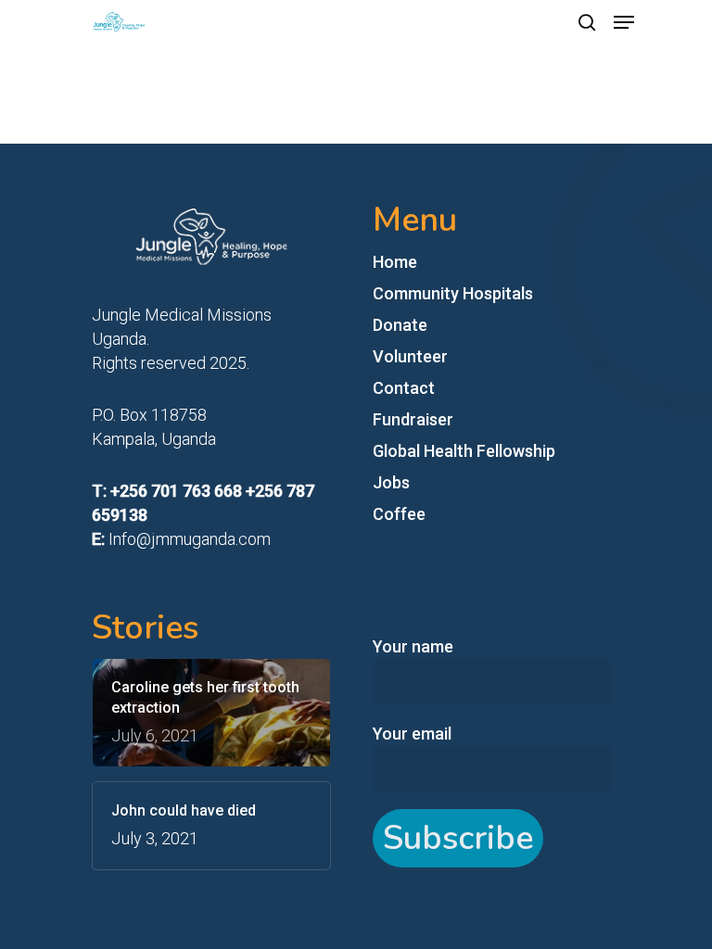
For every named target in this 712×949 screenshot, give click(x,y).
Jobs (391, 482)
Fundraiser (413, 419)
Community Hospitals (453, 293)
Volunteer (410, 356)
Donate (400, 325)
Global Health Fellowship (464, 451)
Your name (413, 646)
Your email (412, 733)
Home (395, 262)
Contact (404, 388)
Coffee (399, 514)
